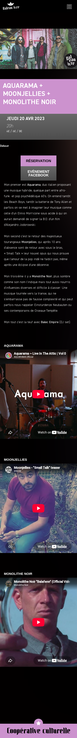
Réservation (38, 161)
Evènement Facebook (38, 173)
